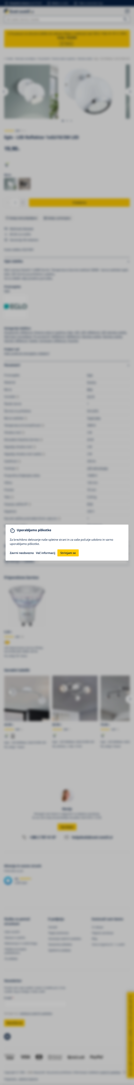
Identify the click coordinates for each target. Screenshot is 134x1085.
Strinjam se (68, 553)
